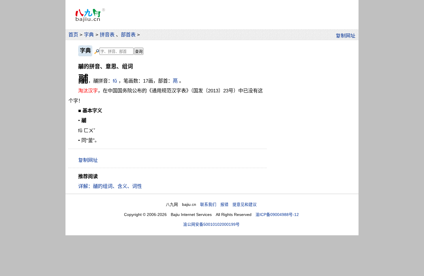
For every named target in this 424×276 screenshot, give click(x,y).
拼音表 (107, 35)
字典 (89, 35)
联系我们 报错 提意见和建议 (228, 204)
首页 (73, 35)
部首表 (128, 35)
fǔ (115, 81)
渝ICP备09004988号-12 (277, 214)
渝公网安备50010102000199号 (211, 224)
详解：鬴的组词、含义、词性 (110, 186)
